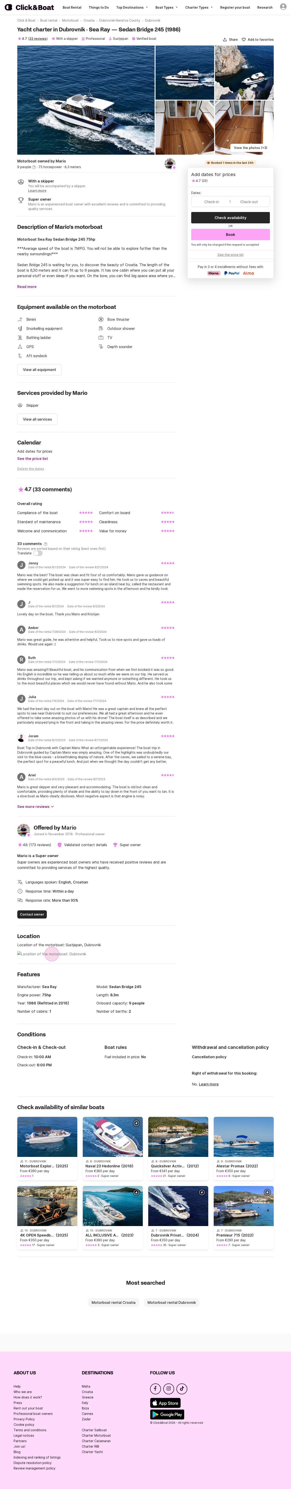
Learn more (209, 1084)
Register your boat (235, 7)
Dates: (196, 193)
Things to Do (99, 7)
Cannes (87, 1414)
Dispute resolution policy (33, 1463)
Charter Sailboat (94, 1430)
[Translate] (38, 553)
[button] (230, 39)
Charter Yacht (92, 1452)
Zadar (86, 1419)
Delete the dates (30, 469)
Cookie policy (24, 1424)
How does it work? (28, 1397)
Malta (86, 1386)
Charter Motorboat (96, 1435)
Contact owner (32, 914)
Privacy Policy (24, 1419)
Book (230, 234)
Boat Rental (72, 7)
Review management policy (34, 1468)
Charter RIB (90, 1446)
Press (18, 1403)
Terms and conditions (30, 1430)
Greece (87, 1397)
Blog (17, 1452)
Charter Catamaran (96, 1441)
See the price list (32, 458)
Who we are (23, 1392)
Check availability (230, 217)
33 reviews (38, 38)
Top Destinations (130, 7)
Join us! (19, 1446)
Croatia (87, 1392)
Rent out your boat (28, 1408)
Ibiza (85, 1408)
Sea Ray (49, 986)
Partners (20, 1441)
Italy (85, 1403)
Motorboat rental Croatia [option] (113, 1302)
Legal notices (24, 1435)
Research (265, 7)
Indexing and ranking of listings (37, 1457)
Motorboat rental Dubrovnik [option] (172, 1302)
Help (17, 1386)
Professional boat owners (33, 1414)
